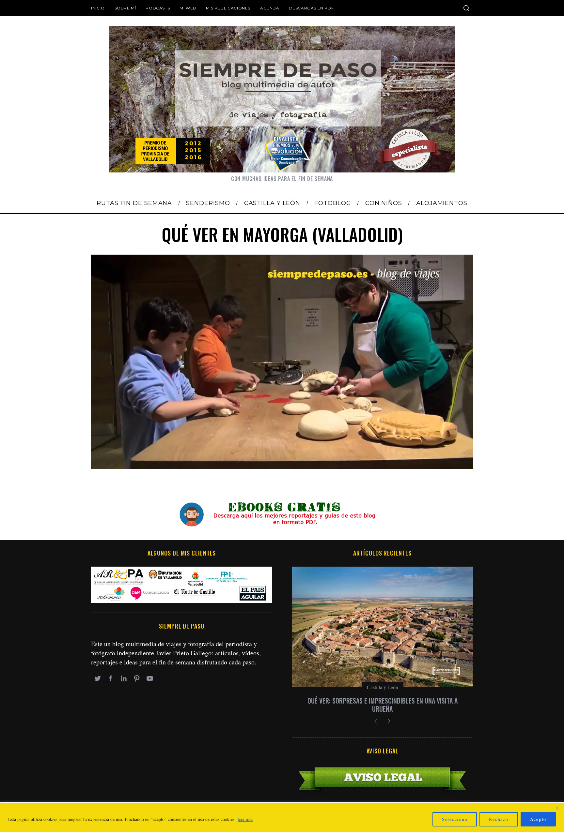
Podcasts (158, 8)
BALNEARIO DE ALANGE (382, 701)
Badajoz (382, 687)
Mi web (188, 8)
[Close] (557, 808)
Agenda (269, 8)
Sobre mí (125, 8)
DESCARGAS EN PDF (311, 8)
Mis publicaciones (228, 8)
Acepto (538, 819)
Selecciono (455, 819)
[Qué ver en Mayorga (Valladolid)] (282, 466)
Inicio (98, 8)
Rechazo (498, 819)
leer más (245, 819)
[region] (282, 817)
